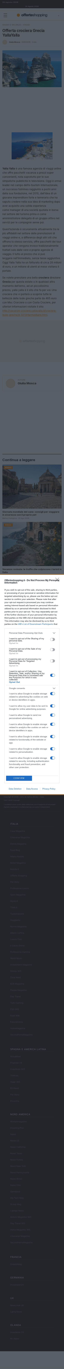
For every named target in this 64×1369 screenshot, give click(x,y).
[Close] (58, 580)
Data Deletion (15, 789)
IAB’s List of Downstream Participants (35, 624)
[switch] (52, 639)
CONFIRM (19, 778)
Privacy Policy (48, 789)
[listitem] (32, 633)
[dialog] (32, 684)
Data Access (32, 789)
